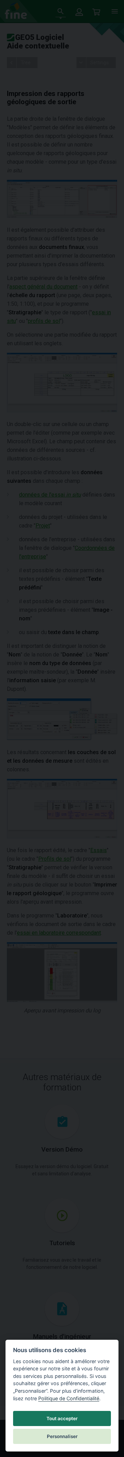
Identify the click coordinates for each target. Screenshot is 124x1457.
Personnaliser (62, 1436)
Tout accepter (62, 1418)
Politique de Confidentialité (68, 1398)
